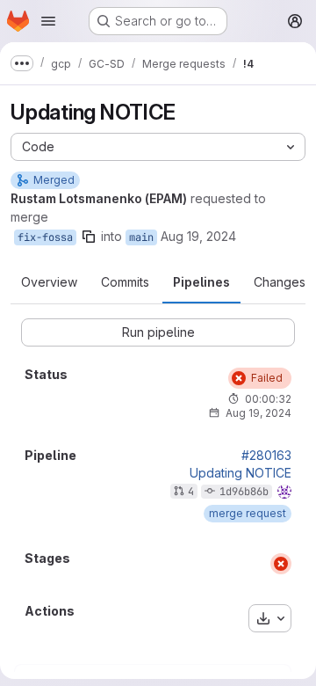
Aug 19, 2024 (198, 236)
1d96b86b (244, 492)
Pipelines (201, 281)
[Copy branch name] (88, 236)
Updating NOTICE (240, 473)
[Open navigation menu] (48, 21)
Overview (49, 281)
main (141, 237)
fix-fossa (45, 237)
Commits (125, 281)
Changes (279, 281)
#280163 (266, 456)
